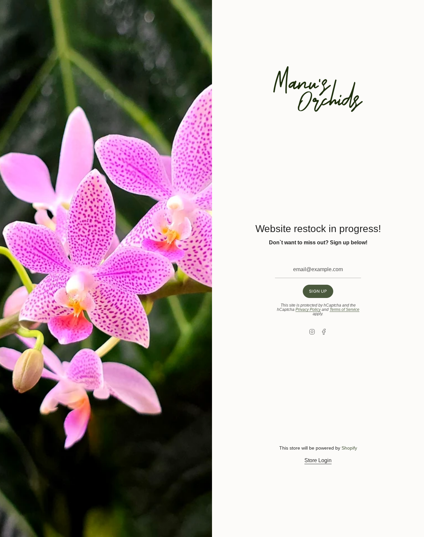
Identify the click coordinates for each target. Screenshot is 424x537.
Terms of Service (344, 309)
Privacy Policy (308, 309)
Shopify (349, 448)
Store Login (318, 460)
